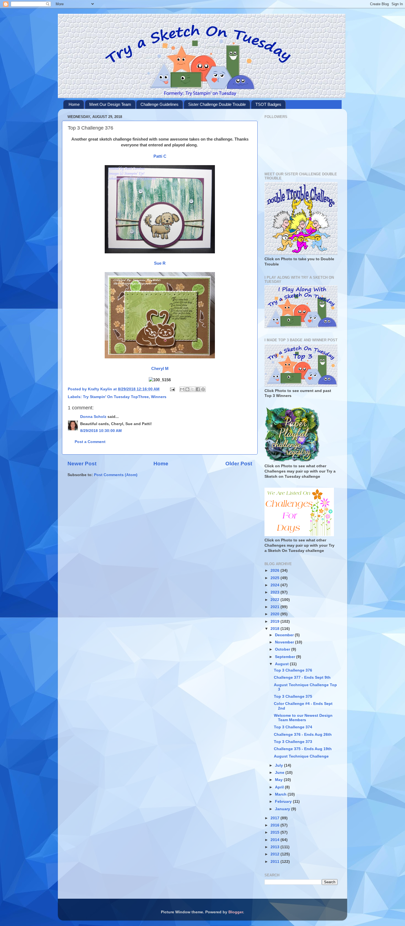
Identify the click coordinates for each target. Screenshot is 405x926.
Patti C (159, 156)
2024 (275, 585)
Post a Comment (90, 442)
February (284, 801)
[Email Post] (172, 389)
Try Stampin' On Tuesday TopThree (116, 397)
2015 (275, 832)
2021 (275, 607)
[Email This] (182, 389)
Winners (158, 397)
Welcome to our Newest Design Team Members (303, 717)
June (280, 773)
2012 (275, 854)
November (285, 642)
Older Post (238, 463)
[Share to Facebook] (198, 389)
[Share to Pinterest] (203, 389)
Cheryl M (160, 368)
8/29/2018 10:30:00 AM (101, 431)
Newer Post (82, 463)
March (281, 794)
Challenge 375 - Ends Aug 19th (303, 749)
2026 (275, 570)
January (283, 809)
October (283, 649)
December (285, 635)
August (282, 664)
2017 (275, 818)
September (285, 657)
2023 (275, 592)
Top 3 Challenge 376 (293, 670)
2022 (275, 600)
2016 (275, 825)
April (280, 787)
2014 (275, 840)
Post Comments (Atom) (115, 475)
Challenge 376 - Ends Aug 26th (303, 734)
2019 (275, 621)
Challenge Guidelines (160, 104)
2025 (275, 578)
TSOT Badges (268, 104)
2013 (275, 847)
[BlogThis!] (187, 389)
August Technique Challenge (301, 756)
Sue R (160, 263)
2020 (275, 614)
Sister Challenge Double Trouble (217, 104)
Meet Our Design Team (110, 104)
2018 (275, 629)
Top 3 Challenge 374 (293, 727)
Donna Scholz (93, 417)
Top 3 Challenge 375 (293, 696)
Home (74, 104)
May (279, 780)
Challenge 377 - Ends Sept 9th (302, 677)
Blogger (235, 912)
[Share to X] (192, 389)
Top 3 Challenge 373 (293, 742)
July (279, 765)
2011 (275, 862)
